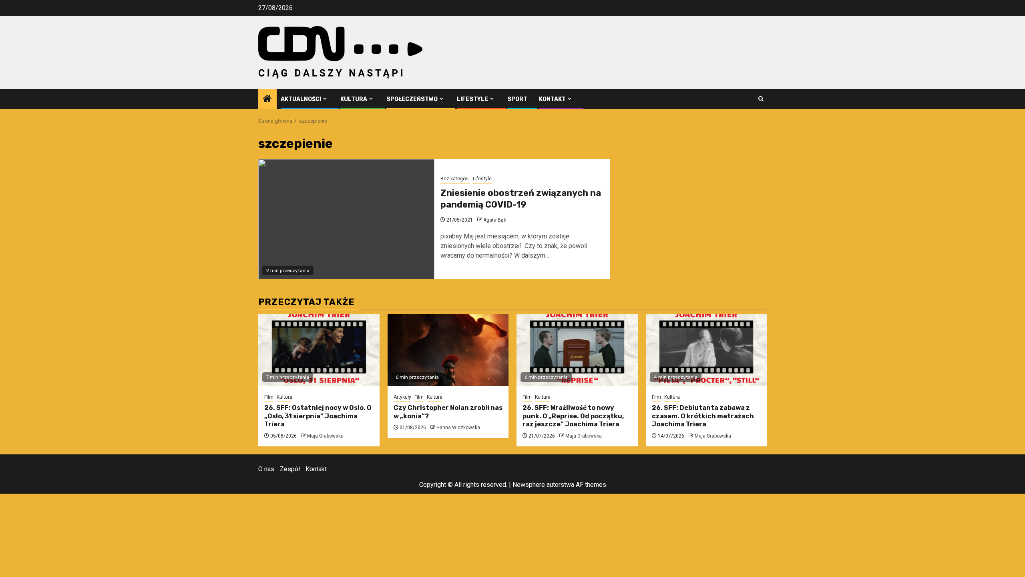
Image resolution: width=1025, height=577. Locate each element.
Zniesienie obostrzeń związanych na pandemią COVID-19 (520, 199)
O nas (266, 469)
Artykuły (402, 397)
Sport (517, 99)
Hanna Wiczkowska (458, 427)
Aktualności (301, 99)
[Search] (761, 99)
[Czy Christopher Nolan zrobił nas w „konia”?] (448, 350)
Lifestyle (472, 99)
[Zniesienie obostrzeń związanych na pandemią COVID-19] (346, 219)
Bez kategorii (455, 179)
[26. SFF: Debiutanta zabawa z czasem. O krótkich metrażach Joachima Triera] (706, 350)
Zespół (290, 469)
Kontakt (552, 99)
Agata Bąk (494, 220)
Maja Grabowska (325, 436)
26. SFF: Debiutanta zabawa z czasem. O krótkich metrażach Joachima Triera (703, 416)
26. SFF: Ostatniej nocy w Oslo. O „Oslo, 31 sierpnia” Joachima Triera (318, 416)
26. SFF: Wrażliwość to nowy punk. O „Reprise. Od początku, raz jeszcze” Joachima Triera (573, 416)
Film (268, 397)
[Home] (267, 99)
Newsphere (528, 484)
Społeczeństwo (412, 99)
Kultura (353, 99)
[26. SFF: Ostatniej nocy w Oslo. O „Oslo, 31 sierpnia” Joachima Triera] (319, 350)
